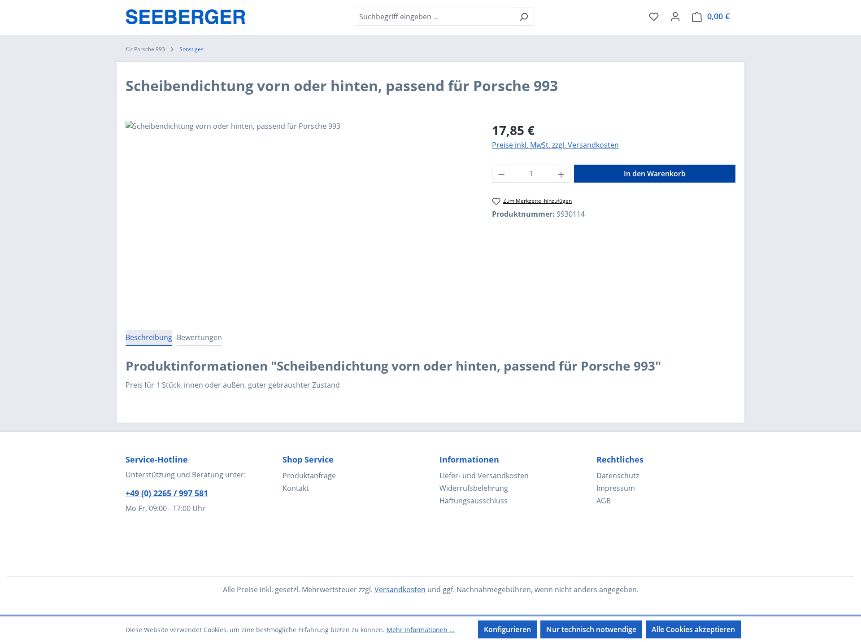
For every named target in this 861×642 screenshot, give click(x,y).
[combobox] (434, 17)
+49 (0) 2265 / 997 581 (167, 493)
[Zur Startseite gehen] (186, 14)
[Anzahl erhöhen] (561, 174)
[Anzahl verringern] (501, 174)
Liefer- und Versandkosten (484, 475)
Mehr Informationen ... (421, 629)
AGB (603, 501)
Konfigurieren (507, 629)
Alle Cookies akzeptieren (693, 629)
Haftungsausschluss (473, 501)
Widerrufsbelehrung (473, 488)
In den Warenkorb (655, 174)
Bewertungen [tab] (199, 337)
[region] (300, 217)
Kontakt (296, 488)
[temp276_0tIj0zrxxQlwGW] (300, 217)
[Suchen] (523, 17)
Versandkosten (400, 589)
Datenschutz (617, 475)
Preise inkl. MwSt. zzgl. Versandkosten (555, 145)
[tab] (149, 338)
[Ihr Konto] (675, 16)
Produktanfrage (309, 475)
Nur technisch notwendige (591, 629)
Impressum (615, 488)
